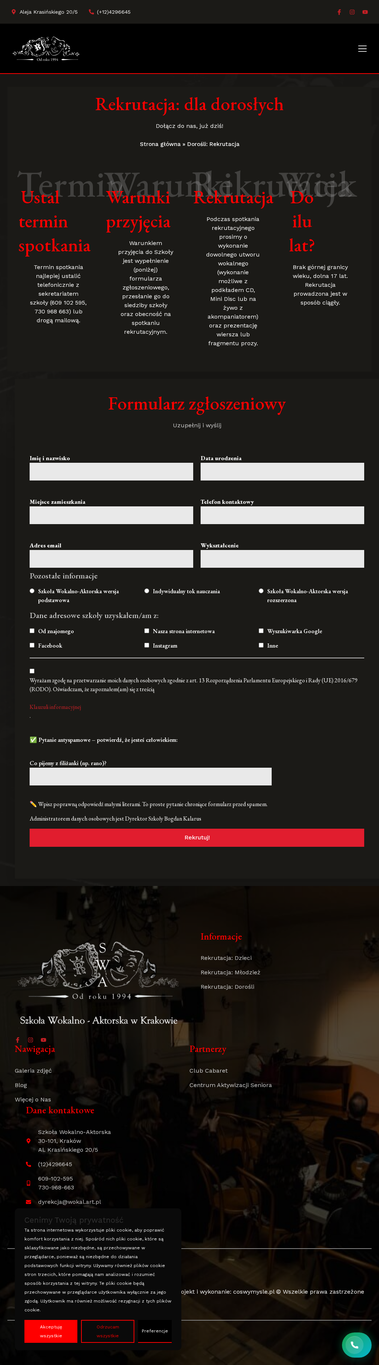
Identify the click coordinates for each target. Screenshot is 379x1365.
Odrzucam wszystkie (108, 1331)
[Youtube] (365, 12)
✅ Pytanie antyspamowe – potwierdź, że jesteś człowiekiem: (104, 740)
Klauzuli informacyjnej (55, 707)
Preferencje (155, 1331)
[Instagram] (352, 12)
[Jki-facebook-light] (339, 12)
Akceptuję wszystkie (51, 1331)
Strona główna (160, 144)
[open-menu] (362, 49)
